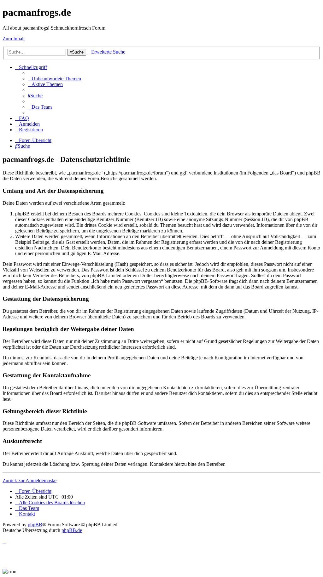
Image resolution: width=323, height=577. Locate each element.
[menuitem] (54, 78)
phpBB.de (72, 530)
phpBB (35, 524)
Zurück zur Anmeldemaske (29, 480)
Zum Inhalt (14, 38)
